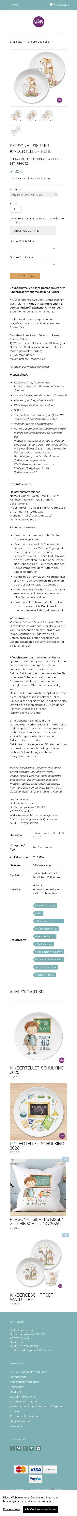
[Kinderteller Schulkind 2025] (38, 1036)
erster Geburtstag (46, 967)
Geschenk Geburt (46, 905)
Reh (39, 913)
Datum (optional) (21, 257)
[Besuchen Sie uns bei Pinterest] (26, 1448)
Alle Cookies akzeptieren (40, 1509)
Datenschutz (18, 1377)
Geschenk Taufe (45, 974)
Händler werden (20, 1421)
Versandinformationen (24, 1382)
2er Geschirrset (42, 847)
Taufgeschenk (44, 944)
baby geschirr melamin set (49, 952)
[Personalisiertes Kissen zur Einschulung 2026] (38, 1187)
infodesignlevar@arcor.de (35, 1350)
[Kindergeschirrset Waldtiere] (38, 1263)
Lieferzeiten (17, 1426)
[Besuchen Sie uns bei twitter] (19, 1448)
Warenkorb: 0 (61, 4)
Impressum (17, 1386)
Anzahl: (14, 203)
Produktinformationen (24, 1401)
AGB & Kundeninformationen (28, 1372)
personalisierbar (45, 936)
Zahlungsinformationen (25, 1416)
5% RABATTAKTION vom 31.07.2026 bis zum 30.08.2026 (38, 220)
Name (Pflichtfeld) (22, 241)
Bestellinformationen (23, 1396)
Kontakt (15, 1411)
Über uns (16, 1391)
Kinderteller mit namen (49, 959)
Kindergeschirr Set (47, 928)
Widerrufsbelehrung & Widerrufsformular (36, 1406)
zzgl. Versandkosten (37, 178)
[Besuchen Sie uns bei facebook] (13, 1448)
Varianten (16, 189)
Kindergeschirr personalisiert (45, 921)
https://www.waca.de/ (37, 515)
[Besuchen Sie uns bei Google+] (32, 1448)
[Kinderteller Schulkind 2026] (38, 1111)
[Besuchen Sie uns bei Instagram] (39, 1448)
